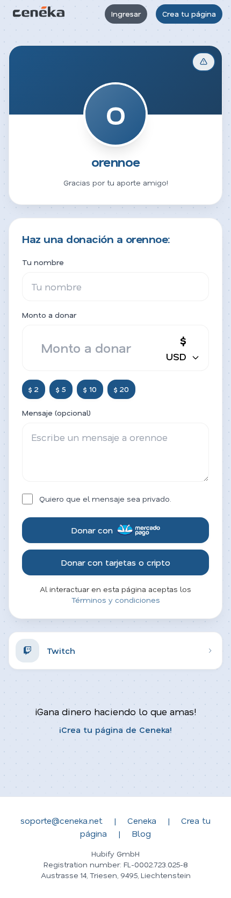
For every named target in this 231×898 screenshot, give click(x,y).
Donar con (92, 530)
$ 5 (61, 389)
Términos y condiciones (115, 600)
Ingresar (126, 14)
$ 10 (90, 389)
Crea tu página (189, 14)
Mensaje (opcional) (56, 413)
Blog (141, 833)
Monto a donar (49, 315)
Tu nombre (43, 262)
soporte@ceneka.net (61, 820)
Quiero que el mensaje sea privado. (105, 499)
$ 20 (121, 389)
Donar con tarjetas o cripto (115, 562)
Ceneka (141, 820)
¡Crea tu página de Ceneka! (115, 729)
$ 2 (33, 389)
